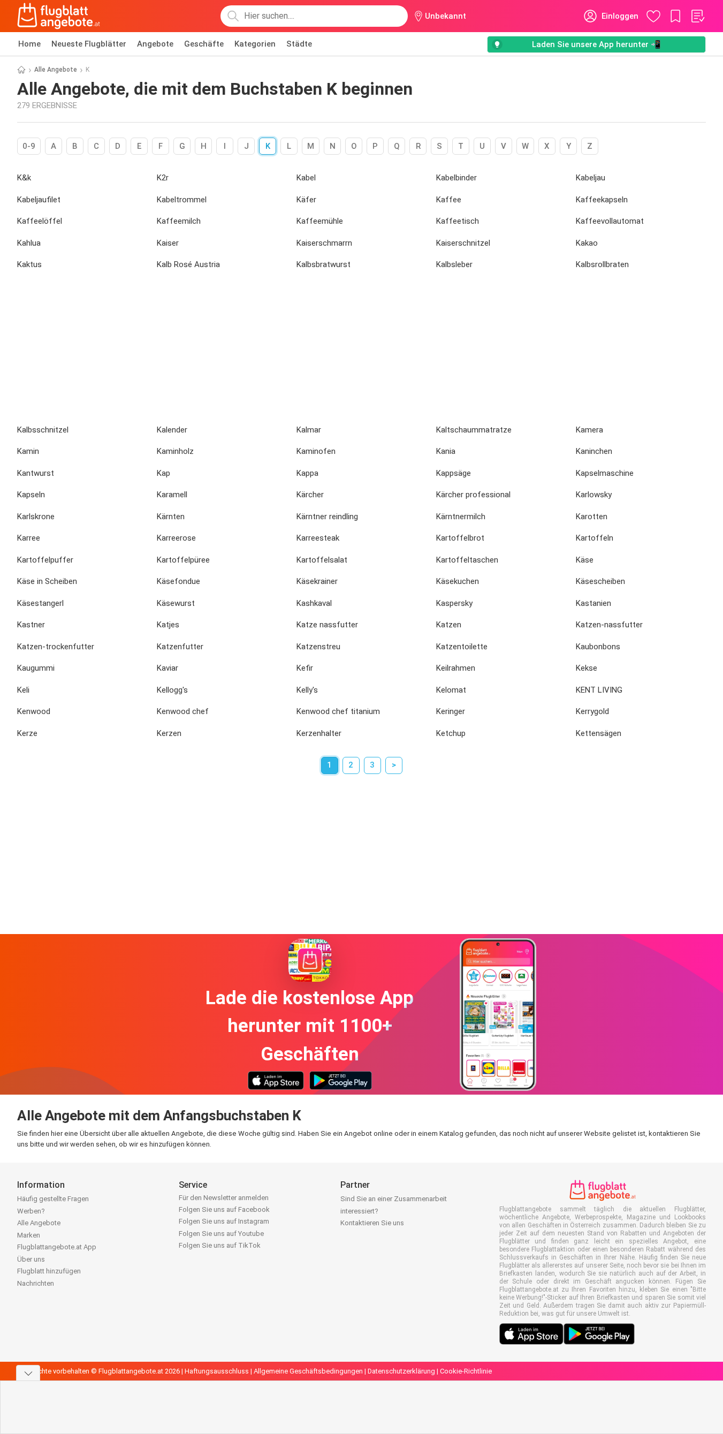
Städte (299, 44)
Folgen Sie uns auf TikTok (220, 1245)
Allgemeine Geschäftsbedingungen (308, 1371)
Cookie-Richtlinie (466, 1371)
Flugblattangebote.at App (56, 1247)
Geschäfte (204, 44)
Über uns (31, 1259)
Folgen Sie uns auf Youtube (221, 1234)
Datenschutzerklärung (401, 1371)
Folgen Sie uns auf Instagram (224, 1221)
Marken (28, 1235)
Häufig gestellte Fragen (53, 1199)
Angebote (155, 44)
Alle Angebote (55, 69)
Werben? (31, 1211)
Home (29, 44)
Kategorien (255, 44)
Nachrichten (35, 1283)
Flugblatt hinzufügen (49, 1271)
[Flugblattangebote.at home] (58, 16)
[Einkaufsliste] (697, 16)
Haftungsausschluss (217, 1371)
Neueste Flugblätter (88, 44)
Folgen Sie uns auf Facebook (224, 1209)
